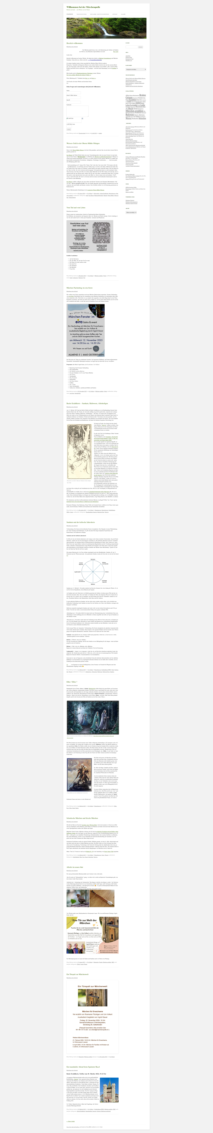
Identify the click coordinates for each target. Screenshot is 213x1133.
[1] (67, 555)
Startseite (70, 14)
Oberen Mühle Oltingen (78, 150)
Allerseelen (94, 672)
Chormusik (135, 98)
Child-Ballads (76, 857)
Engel (127, 100)
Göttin (144, 101)
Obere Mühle (111, 195)
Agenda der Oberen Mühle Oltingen (95, 190)
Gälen (70, 808)
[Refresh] (82, 118)
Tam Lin (104, 425)
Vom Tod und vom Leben (76, 207)
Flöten (78, 964)
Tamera (127, 179)
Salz (67, 197)
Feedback (114, 68)
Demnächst (96, 962)
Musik (85, 964)
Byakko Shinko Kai (130, 174)
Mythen (135, 109)
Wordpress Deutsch (130, 200)
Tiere (132, 116)
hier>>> (94, 78)
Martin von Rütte (129, 192)
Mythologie (140, 108)
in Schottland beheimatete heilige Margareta (98, 491)
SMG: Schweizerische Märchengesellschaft (135, 145)
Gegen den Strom (129, 136)
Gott (133, 101)
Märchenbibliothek (98, 195)
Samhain (112, 672)
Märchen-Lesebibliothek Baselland (103, 156)
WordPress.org (129, 60)
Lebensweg (75, 277)
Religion (130, 114)
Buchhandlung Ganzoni (91, 512)
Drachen (140, 98)
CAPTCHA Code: (71, 124)
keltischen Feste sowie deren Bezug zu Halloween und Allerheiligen (82, 501)
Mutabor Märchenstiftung (131, 140)
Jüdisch (134, 103)
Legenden (133, 105)
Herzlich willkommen (75, 43)
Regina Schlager (129, 160)
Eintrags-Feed (129, 57)
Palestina (132, 112)
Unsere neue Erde (129, 164)
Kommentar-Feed (129, 59)
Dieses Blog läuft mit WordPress (73, 1127)
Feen (68, 808)
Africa (127, 95)
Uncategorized (82, 133)
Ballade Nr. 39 (89, 851)
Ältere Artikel (71, 1121)
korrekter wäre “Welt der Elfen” (89, 825)
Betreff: (68, 100)
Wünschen (142, 118)
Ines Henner (69, 155)
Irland (73, 808)
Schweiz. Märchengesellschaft (104, 1111)
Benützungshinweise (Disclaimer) (85, 73)
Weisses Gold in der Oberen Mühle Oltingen (83, 143)
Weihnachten (135, 118)
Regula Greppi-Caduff (131, 142)
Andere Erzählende (104, 193)
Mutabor (105, 195)
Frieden (101, 962)
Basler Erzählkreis (81, 1111)
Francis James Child (108, 851)
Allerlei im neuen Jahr (75, 867)
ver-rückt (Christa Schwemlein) (133, 166)
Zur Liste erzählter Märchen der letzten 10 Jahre (78, 75)
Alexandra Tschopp (130, 126)
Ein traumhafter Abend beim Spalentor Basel (83, 1067)
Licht (139, 105)
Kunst (142, 103)
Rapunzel (144, 112)
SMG (113, 962)
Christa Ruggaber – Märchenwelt (133, 131)
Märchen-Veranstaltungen (105, 58)
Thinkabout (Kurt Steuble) (132, 163)
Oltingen (116, 195)
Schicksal (81, 277)
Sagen (103, 855)
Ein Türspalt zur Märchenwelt (77, 974)
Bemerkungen (98, 510)
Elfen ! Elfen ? (72, 682)
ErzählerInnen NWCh (106, 670)
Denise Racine (129, 133)
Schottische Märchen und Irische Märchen (82, 818)
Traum (138, 116)
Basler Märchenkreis (134, 95)
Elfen (115, 806)
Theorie (70, 672)
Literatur (128, 107)
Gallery (123, 14)
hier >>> (87, 78)
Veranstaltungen (82, 14)
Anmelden (128, 56)
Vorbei (104, 275)
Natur (113, 670)
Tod (84, 277)
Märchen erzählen (99, 275)
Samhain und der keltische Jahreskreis (81, 522)
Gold (87, 195)
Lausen (82, 964)
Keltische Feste (100, 512)
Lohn (131, 107)
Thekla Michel (72, 197)
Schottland (90, 857)
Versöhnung (142, 116)
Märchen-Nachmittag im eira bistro (80, 288)
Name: (68, 90)
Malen (134, 106)
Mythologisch (92, 688)
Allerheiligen (88, 672)
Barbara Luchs (129, 130)
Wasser (129, 118)
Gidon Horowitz (129, 139)
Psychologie (138, 112)
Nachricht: (69, 105)
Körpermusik (128, 189)
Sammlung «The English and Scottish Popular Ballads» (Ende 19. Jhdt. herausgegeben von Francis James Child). (106, 438)
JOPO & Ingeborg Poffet (131, 187)
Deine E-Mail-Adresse (72, 95)
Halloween (100, 672)
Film (141, 100)
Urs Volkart (89, 193)
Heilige (127, 103)
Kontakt (115, 14)
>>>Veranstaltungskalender (95, 60)
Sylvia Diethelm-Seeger (131, 147)
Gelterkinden (78, 393)
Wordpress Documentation (132, 202)
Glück (129, 101)
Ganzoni (76, 1079)
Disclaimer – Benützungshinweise (99, 14)
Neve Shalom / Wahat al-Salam (132, 176)
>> (90, 75)
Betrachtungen (112, 193)
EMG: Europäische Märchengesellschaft (135, 134)
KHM (138, 103)
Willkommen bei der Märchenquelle (83, 7)
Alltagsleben (96, 193)
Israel (130, 103)
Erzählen (132, 99)
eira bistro (71, 296)
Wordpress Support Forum (131, 203)
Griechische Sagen (138, 101)
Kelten (77, 808)
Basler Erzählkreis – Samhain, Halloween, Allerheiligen (87, 403)
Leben (71, 277)
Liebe (142, 104)
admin (100, 133)
